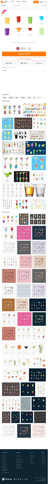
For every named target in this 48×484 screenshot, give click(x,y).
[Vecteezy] (2, 2)
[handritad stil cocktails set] (37, 134)
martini (29, 96)
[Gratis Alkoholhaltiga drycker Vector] (10, 218)
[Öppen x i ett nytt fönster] (24, 478)
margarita (23, 96)
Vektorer (6, 1)
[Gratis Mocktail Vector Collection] (38, 175)
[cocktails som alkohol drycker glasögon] (7, 122)
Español (42, 457)
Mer (5, 2)
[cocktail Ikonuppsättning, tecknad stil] (9, 232)
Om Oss (31, 459)
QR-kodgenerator (5, 471)
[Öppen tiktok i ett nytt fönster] (22, 478)
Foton (12, 1)
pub (34, 96)
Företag (3, 460)
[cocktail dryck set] (16, 162)
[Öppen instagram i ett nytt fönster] (16, 478)
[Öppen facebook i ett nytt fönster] (14, 478)
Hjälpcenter (31, 455)
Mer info (4, 69)
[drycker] (34, 109)
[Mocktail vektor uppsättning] (20, 134)
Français (42, 462)
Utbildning (4, 462)
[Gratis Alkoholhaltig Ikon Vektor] (21, 203)
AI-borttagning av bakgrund (5, 469)
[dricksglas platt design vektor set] (39, 122)
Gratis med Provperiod (24, 54)
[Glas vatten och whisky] (35, 189)
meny (17, 96)
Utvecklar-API (5, 464)
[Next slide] (43, 96)
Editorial (24, 1)
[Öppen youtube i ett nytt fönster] (26, 478)
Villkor (37, 479)
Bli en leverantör (31, 462)
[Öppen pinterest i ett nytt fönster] (20, 478)
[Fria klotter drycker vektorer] (38, 203)
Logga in (41, 2)
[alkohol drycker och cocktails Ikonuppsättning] (36, 147)
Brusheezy (4, 455)
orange (4, 96)
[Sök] (42, 5)
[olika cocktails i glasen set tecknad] (13, 147)
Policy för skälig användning (39, 480)
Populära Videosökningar (19, 467)
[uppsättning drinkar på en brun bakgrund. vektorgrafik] (23, 122)
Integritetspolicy (42, 479)
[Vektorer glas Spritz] (21, 175)
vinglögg (11, 96)
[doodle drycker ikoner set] (7, 203)
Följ (29, 49)
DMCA (17, 457)
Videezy (3, 458)
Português (43, 458)
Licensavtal (18, 455)
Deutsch (42, 460)
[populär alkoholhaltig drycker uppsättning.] (23, 218)
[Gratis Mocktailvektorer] (12, 189)
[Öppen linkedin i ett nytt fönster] (18, 478)
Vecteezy (4, 457)
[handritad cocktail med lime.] (7, 175)
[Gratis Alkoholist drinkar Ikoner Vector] (12, 109)
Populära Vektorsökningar (19, 461)
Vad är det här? (13, 67)
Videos (18, 1)
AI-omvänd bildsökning (4, 466)
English (42, 455)
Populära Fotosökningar (19, 464)
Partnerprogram (19, 458)
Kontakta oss (31, 457)
